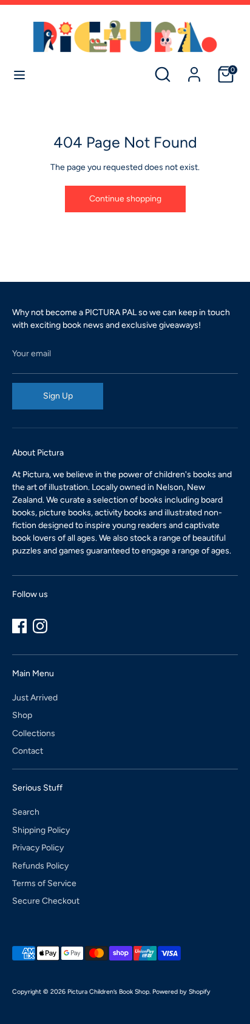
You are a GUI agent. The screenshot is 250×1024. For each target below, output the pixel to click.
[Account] (194, 69)
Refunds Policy (40, 866)
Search (25, 812)
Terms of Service (44, 883)
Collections (33, 733)
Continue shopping (125, 199)
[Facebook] (19, 626)
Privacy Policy (38, 848)
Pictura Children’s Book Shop (108, 992)
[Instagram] (40, 626)
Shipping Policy (41, 830)
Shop (22, 715)
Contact (27, 751)
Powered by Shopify (181, 992)
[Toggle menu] (19, 74)
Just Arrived (35, 698)
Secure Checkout (45, 901)
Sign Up (58, 396)
